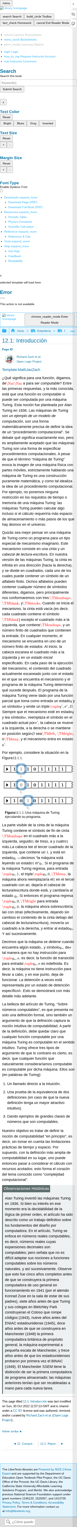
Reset (6, 117)
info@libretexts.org (17, 1511)
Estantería (44, 330)
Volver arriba (10, 1431)
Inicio (20, 330)
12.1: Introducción (35, 1401)
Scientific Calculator (21, 226)
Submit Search (12, 89)
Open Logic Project (29, 361)
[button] (14, 256)
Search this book (11, 76)
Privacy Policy (11, 1502)
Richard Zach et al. (29, 356)
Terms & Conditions (34, 1502)
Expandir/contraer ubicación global (72, 329)
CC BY (18, 1410)
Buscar (8, 1522)
